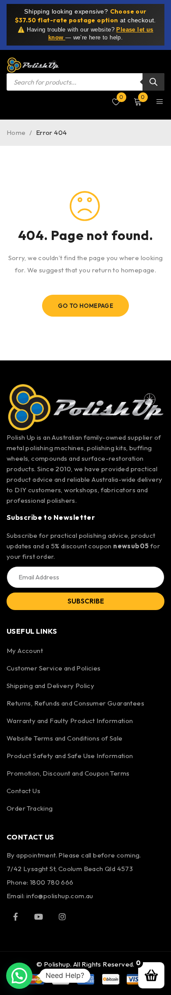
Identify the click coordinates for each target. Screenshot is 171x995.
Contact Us (23, 791)
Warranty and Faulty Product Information (70, 720)
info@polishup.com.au (59, 896)
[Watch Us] (38, 916)
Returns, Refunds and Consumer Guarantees (75, 703)
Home (16, 132)
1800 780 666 (52, 882)
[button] (19, 976)
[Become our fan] (15, 916)
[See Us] (62, 916)
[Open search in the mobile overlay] (85, 82)
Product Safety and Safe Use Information (70, 756)
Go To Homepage (86, 305)
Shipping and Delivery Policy (50, 685)
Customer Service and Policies (54, 668)
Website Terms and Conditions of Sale (64, 738)
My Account (25, 650)
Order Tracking (30, 808)
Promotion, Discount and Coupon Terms (68, 773)
